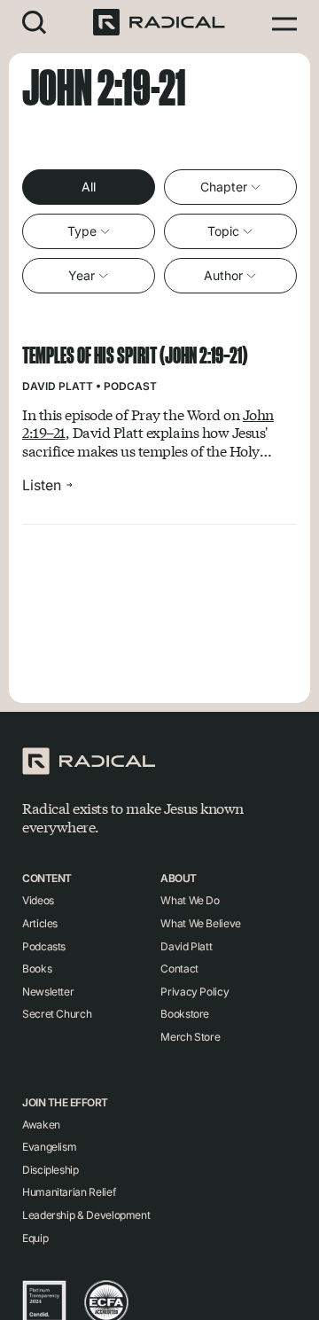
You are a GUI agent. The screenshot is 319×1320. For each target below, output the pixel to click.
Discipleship (50, 1169)
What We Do (189, 900)
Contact (179, 968)
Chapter (223, 186)
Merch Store (190, 1036)
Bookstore (184, 1013)
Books (36, 968)
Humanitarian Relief (68, 1192)
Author (223, 275)
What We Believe (200, 923)
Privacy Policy (194, 991)
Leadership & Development (86, 1215)
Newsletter (48, 991)
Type (82, 230)
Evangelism (49, 1146)
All (89, 186)
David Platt (57, 386)
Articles (40, 923)
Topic (223, 230)
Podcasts (44, 946)
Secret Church (56, 1013)
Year (81, 275)
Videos (38, 900)
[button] (34, 22)
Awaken (41, 1124)
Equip (35, 1238)
